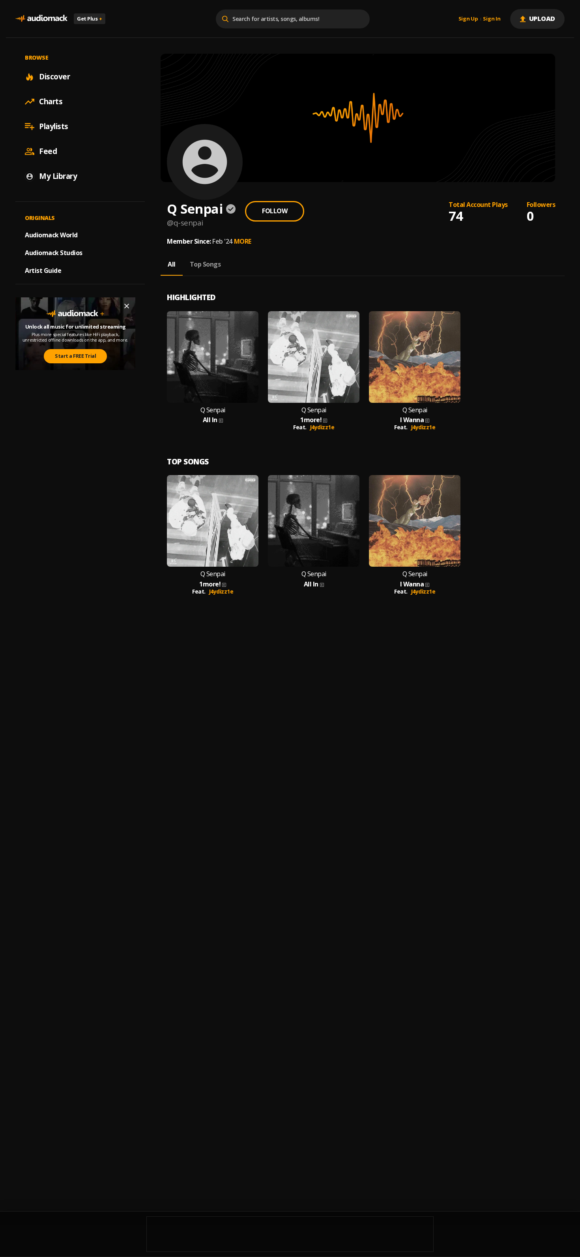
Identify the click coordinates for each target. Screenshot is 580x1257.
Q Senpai (212, 410)
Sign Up (468, 19)
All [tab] (172, 264)
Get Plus (89, 18)
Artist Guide (43, 270)
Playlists (53, 126)
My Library (58, 176)
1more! (311, 420)
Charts (50, 101)
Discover (54, 76)
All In (210, 420)
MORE (242, 241)
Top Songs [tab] (205, 264)
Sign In (491, 19)
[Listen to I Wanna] (414, 357)
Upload (542, 18)
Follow (274, 211)
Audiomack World (51, 235)
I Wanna (412, 420)
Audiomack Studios (53, 252)
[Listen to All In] (212, 357)
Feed (48, 151)
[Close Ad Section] (127, 306)
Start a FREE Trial (75, 356)
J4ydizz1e (322, 427)
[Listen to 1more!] (313, 357)
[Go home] (41, 18)
